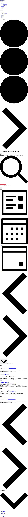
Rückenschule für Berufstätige (4, 366)
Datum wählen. (9, 363)
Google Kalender (3, 511)
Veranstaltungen (5, 4)
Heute (0, 358)
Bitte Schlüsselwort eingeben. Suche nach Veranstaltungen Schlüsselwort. (8, 155)
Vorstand (2, 7)
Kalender (2, 3)
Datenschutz (4, 516)
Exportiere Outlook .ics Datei (4, 514)
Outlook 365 (2, 512)
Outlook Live (3, 513)
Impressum (1, 516)
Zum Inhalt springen (2, 0)
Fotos (2, 17)
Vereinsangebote (5, 5)
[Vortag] (14, 314)
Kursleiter (2, 6)
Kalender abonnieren (2, 490)
